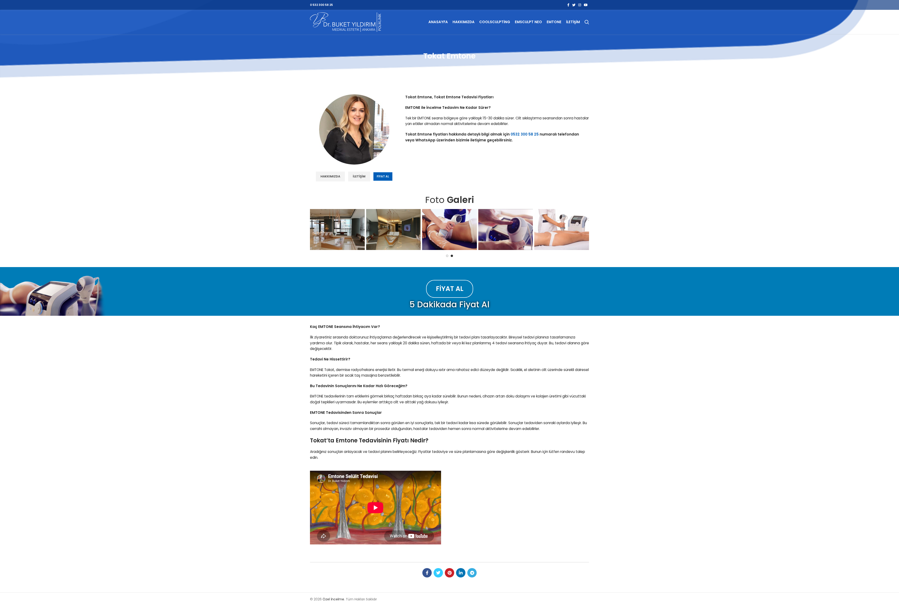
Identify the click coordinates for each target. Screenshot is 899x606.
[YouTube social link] (585, 5)
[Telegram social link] (472, 572)
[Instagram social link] (579, 5)
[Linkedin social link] (460, 572)
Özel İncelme (333, 599)
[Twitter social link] (574, 5)
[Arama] (586, 22)
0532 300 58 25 (525, 134)
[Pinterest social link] (449, 572)
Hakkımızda (330, 176)
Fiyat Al (383, 176)
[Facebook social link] (568, 5)
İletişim (359, 176)
